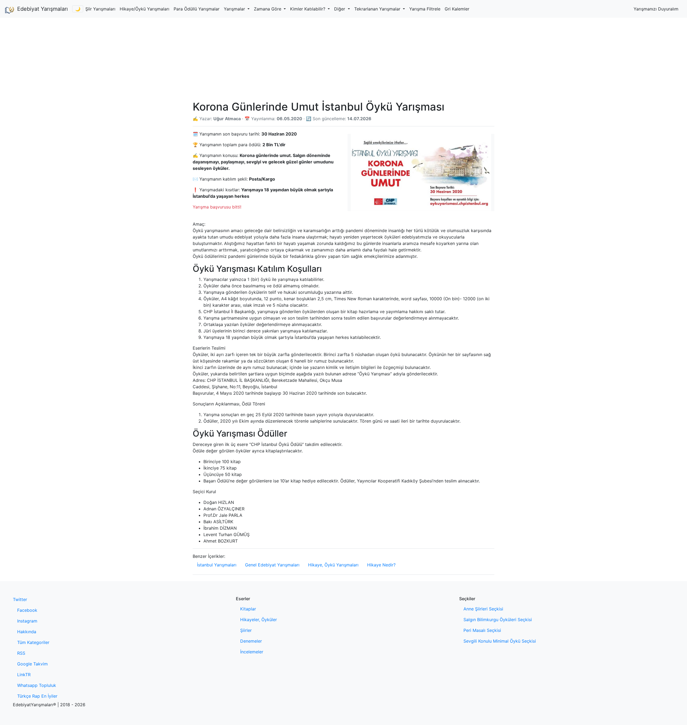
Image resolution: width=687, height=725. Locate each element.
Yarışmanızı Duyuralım (656, 9)
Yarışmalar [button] (235, 9)
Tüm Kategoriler (33, 642)
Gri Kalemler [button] (457, 9)
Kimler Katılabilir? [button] (308, 9)
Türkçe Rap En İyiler (37, 696)
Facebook (27, 610)
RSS (21, 653)
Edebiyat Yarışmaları (42, 9)
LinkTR (24, 674)
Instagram (27, 621)
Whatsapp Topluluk (36, 685)
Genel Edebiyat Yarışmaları (272, 564)
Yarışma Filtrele (424, 9)
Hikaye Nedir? (381, 564)
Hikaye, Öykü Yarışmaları (333, 564)
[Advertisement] (343, 58)
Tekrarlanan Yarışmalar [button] (378, 9)
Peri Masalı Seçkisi (482, 630)
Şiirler (246, 630)
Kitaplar (248, 609)
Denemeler (251, 641)
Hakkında (26, 631)
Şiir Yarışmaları (100, 9)
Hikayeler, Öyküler (258, 619)
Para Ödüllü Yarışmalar (197, 9)
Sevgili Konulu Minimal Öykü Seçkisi (499, 641)
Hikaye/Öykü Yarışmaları (144, 9)
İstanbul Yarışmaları (216, 564)
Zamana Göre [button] (268, 9)
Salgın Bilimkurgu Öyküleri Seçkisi (497, 619)
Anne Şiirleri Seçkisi (483, 609)
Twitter (20, 599)
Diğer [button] (340, 9)
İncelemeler (251, 651)
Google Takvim (32, 664)
